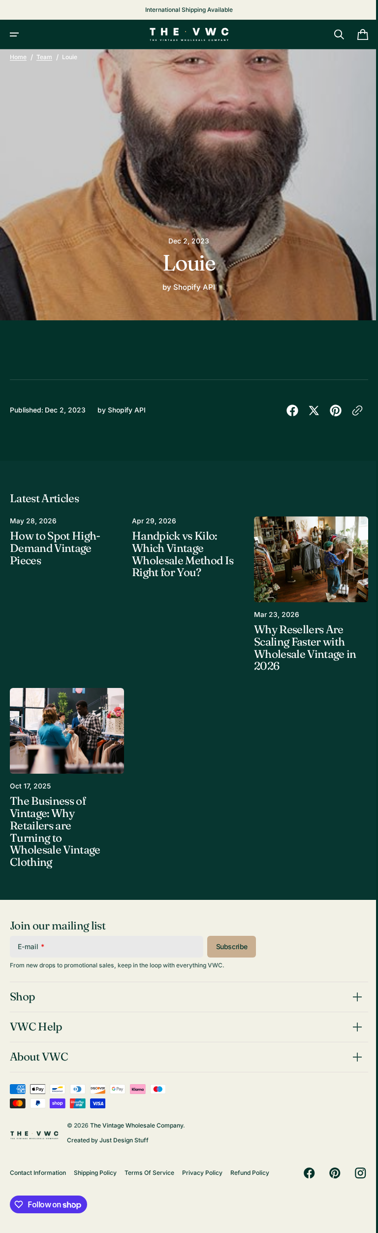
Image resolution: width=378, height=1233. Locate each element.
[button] (14, 34)
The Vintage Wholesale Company (136, 1125)
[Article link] (66, 593)
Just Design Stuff (124, 1139)
